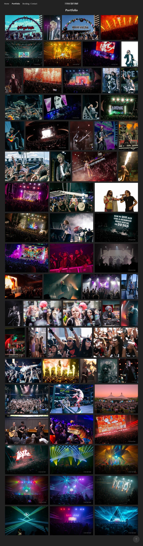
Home (6, 3)
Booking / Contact (30, 3)
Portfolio (16, 3)
